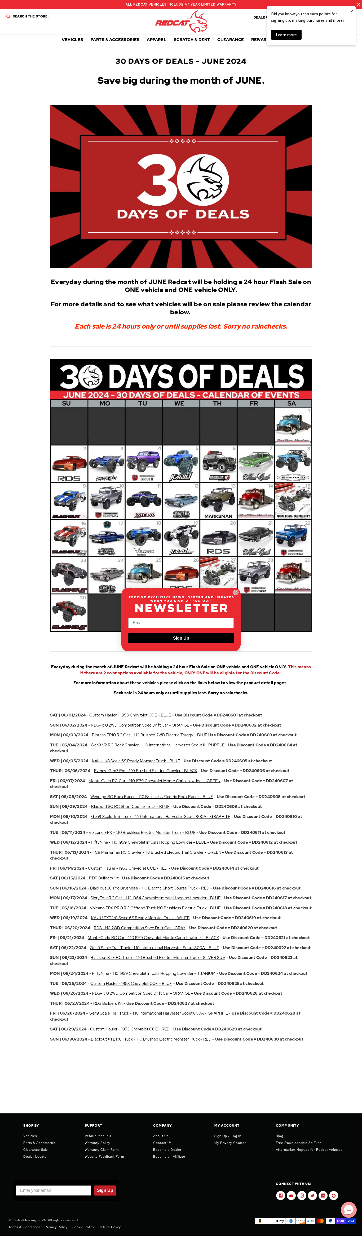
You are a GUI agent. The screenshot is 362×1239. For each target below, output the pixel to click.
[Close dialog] (236, 592)
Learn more (286, 34)
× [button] (351, 11)
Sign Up (181, 638)
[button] (349, 1210)
